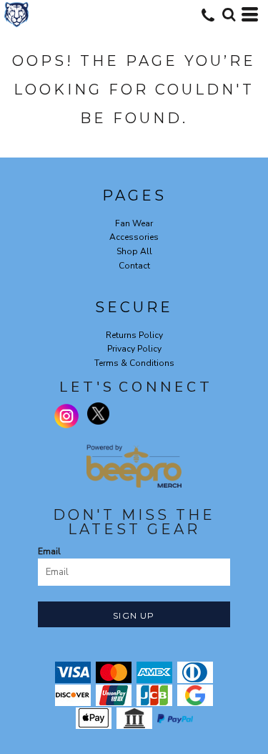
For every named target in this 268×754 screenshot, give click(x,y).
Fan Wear (134, 223)
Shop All (134, 251)
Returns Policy (134, 335)
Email (49, 551)
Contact (134, 265)
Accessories (134, 237)
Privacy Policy (134, 348)
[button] (229, 14)
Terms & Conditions (134, 363)
